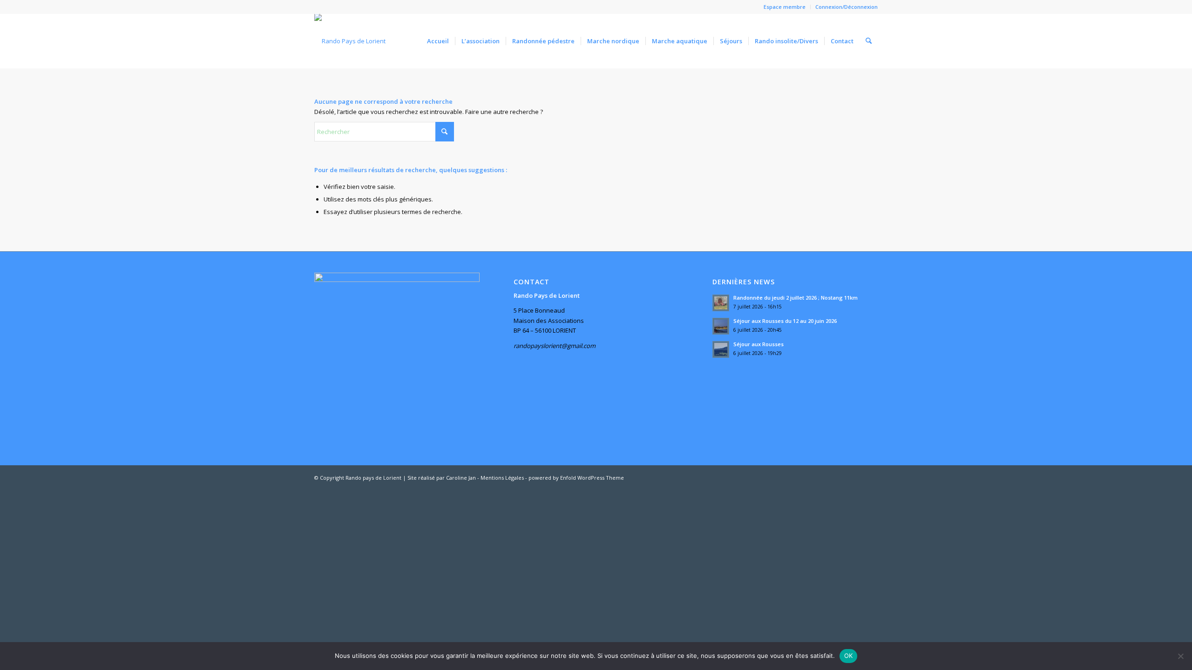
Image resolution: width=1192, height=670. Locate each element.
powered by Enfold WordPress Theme (576, 477)
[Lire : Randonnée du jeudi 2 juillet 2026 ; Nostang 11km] (720, 303)
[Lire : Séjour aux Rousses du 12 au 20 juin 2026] (720, 326)
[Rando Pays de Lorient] (350, 40)
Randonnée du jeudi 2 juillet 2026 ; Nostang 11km (795, 297)
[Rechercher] (869, 40)
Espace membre (785, 6)
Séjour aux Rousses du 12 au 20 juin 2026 (785, 320)
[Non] (1180, 656)
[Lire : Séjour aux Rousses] (720, 349)
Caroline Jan (461, 477)
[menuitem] (785, 7)
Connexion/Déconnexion (846, 6)
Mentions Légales (502, 477)
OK (848, 655)
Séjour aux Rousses (758, 344)
